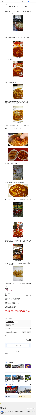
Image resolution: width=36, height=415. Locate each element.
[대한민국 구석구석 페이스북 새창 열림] (29, 408)
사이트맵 (9, 412)
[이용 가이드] (30, 1)
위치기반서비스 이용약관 (9, 411)
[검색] (28, 1)
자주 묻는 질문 (6, 412)
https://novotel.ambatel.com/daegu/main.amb (10, 307)
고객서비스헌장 (21, 411)
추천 (13, 1)
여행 (9, 1)
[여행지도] (32, 1)
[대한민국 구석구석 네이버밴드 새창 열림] (34, 408)
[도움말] (12, 384)
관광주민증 (23, 1)
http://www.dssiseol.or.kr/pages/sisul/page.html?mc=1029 (11, 305)
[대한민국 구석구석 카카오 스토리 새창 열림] (30, 408)
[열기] (30, 328)
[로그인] (31, 1)
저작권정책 (18, 411)
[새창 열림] (28, 411)
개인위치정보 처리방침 (14, 411)
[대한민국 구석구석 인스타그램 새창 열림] (33, 408)
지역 (19, 1)
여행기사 (7, 4)
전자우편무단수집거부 (2, 412)
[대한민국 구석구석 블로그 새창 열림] (27, 408)
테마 (16, 1)
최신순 (28, 353)
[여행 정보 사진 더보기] (18, 23)
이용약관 (5, 411)
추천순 (30, 353)
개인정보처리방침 (1, 411)
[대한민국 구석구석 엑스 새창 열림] (31, 408)
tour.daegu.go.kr (12, 290)
